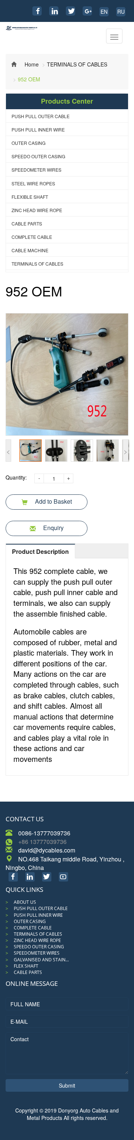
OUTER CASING (28, 143)
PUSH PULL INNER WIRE (38, 129)
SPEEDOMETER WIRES (36, 169)
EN (104, 11)
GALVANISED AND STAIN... (41, 960)
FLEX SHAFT (26, 966)
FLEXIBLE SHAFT (30, 197)
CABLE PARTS (27, 223)
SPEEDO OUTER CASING (38, 156)
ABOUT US (25, 902)
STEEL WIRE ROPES (33, 183)
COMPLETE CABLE (32, 237)
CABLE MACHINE (30, 250)
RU (121, 11)
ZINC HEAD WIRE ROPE (37, 210)
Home (32, 64)
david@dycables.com (46, 850)
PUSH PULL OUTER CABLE (41, 116)
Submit (67, 1085)
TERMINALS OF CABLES (77, 64)
